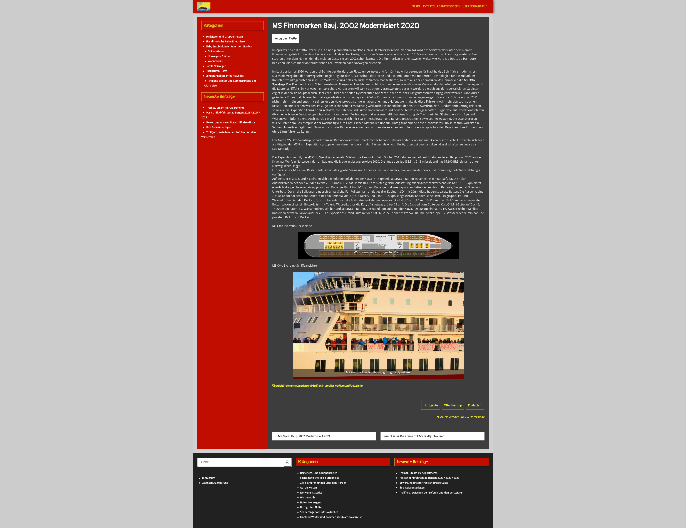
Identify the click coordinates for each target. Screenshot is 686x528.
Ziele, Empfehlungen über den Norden (229, 46)
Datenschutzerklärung (215, 482)
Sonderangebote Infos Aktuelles (225, 75)
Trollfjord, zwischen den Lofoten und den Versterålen (431, 492)
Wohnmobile (215, 61)
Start (416, 6)
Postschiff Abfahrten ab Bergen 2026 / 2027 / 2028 (429, 477)
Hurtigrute (431, 405)
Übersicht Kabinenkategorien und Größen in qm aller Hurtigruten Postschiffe (317, 386)
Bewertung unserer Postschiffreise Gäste (230, 122)
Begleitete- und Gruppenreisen (224, 36)
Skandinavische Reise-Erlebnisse (225, 41)
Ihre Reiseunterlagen (219, 127)
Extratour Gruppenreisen (441, 6)
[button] (302, 246)
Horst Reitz (476, 417)
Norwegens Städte (219, 56)
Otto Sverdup (453, 405)
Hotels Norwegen (216, 66)
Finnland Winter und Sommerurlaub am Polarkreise (331, 517)
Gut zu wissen (216, 51)
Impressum (208, 478)
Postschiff (474, 405)
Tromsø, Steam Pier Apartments (225, 107)
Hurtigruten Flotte (285, 38)
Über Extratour (473, 6)
